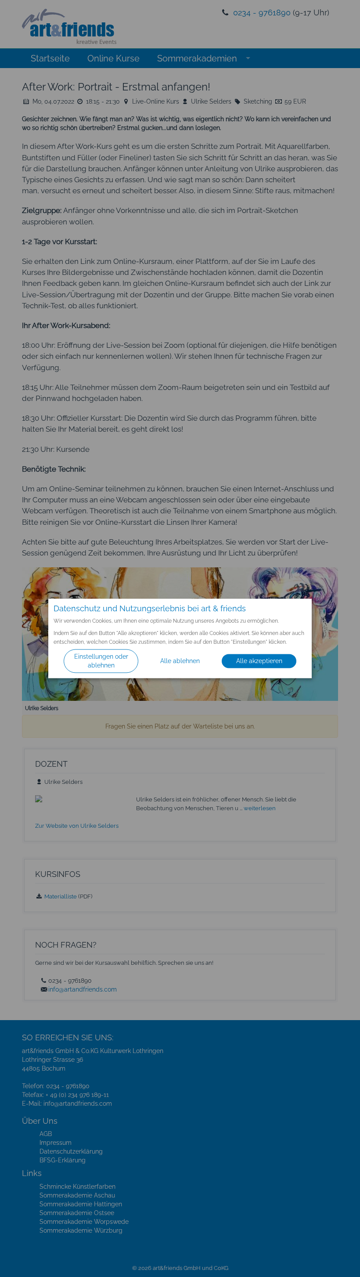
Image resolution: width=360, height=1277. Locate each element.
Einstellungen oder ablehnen (101, 661)
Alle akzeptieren (259, 661)
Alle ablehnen (180, 661)
